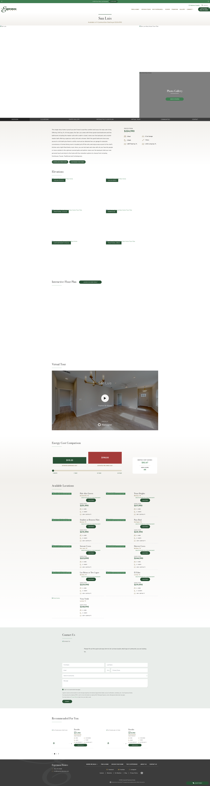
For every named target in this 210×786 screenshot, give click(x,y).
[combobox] (205, 5)
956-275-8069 (58, 769)
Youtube (122, 769)
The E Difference (131, 764)
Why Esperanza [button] (157, 9)
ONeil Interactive (141, 782)
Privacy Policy (74, 697)
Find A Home (105, 764)
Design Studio (146, 9)
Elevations (44, 119)
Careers (102, 773)
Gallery (182, 9)
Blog (126, 773)
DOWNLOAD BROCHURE (60, 162)
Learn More (91, 500)
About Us (144, 764)
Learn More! (113, 1)
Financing (175, 9)
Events (167, 9)
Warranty (109, 773)
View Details (80, 745)
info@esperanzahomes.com (61, 771)
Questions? (198, 783)
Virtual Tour (135, 119)
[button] (69, 743)
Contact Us (153, 764)
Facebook (111, 769)
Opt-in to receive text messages (72, 689)
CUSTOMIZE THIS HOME (77, 162)
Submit (67, 701)
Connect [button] (189, 9)
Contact (195, 119)
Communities (165, 119)
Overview (15, 119)
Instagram (133, 769)
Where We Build (91, 764)
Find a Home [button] (135, 9)
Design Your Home (117, 764)
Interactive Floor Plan (105, 119)
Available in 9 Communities (97, 22)
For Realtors (118, 773)
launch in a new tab (89, 282)
